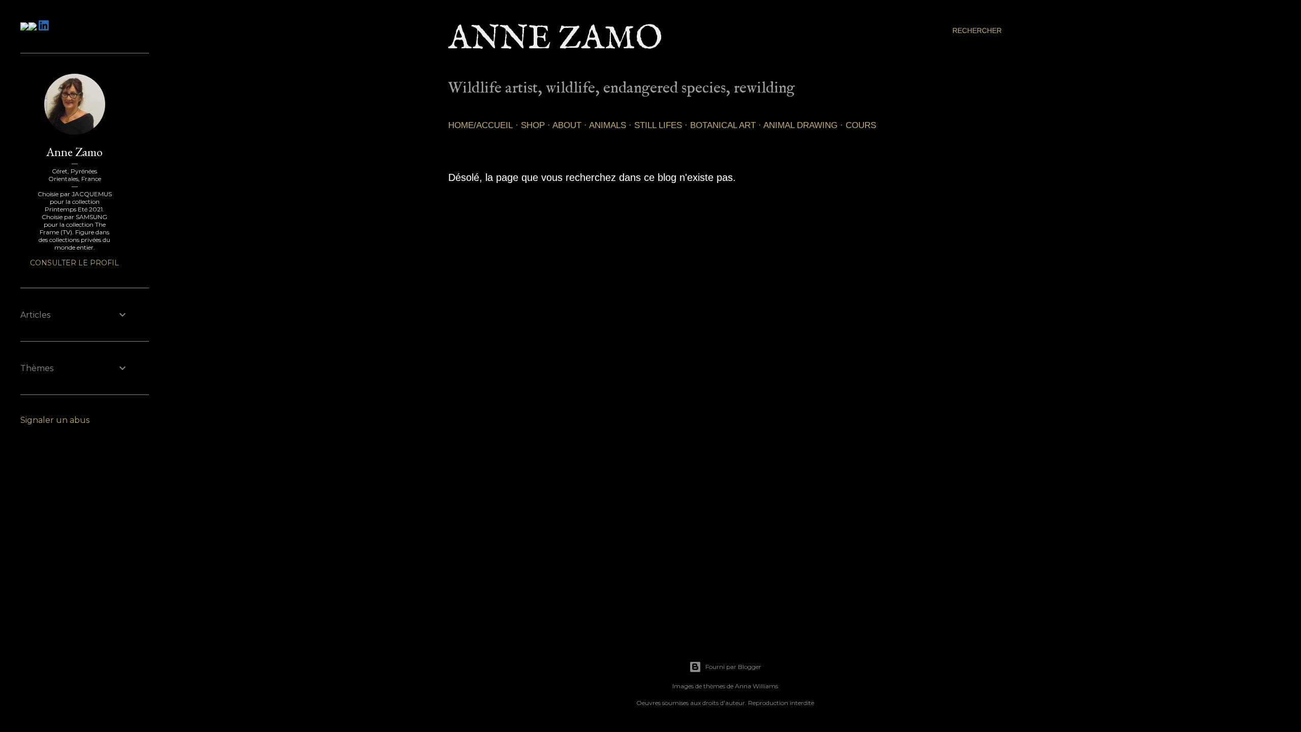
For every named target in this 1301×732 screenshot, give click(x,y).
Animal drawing (800, 125)
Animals (607, 125)
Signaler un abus (54, 420)
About (566, 125)
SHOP (533, 125)
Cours (861, 125)
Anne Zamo (555, 39)
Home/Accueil (480, 125)
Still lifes (658, 125)
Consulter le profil (74, 262)
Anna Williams (756, 686)
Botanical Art (723, 125)
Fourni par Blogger (733, 666)
